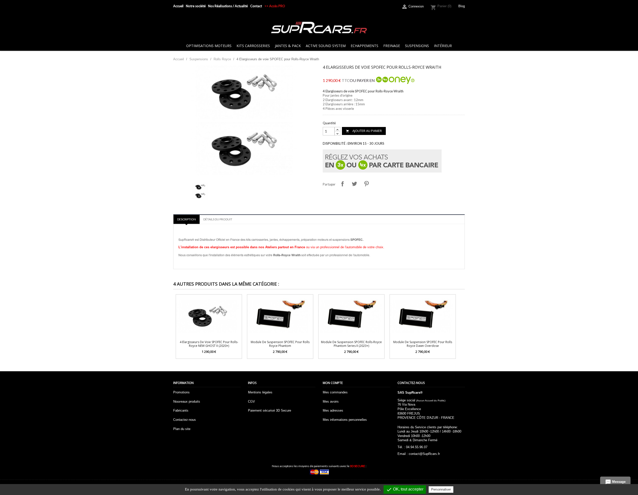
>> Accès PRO (274, 6)
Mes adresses (333, 410)
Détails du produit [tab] (217, 219)
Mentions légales (260, 392)
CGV (251, 401)
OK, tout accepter (404, 490)
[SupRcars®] (319, 27)
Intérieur (443, 45)
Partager (342, 184)
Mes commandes (335, 392)
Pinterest (366, 184)
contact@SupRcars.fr (424, 454)
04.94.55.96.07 (416, 447)
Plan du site (181, 429)
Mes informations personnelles (345, 420)
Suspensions (417, 45)
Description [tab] (186, 219)
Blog (461, 6)
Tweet (354, 184)
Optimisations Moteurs (209, 45)
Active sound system (326, 45)
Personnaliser (441, 489)
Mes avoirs (331, 401)
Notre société (196, 6)
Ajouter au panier (364, 130)
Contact (256, 6)
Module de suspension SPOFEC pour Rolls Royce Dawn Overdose (422, 344)
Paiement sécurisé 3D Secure (269, 410)
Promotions (181, 392)
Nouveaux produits (186, 401)
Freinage (391, 45)
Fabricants (180, 410)
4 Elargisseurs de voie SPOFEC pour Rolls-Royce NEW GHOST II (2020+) (209, 344)
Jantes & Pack (288, 45)
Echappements (364, 45)
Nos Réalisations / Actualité (228, 6)
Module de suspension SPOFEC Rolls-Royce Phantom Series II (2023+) (351, 344)
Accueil (178, 6)
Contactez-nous (184, 420)
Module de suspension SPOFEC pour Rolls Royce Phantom (280, 344)
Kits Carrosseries (253, 45)
